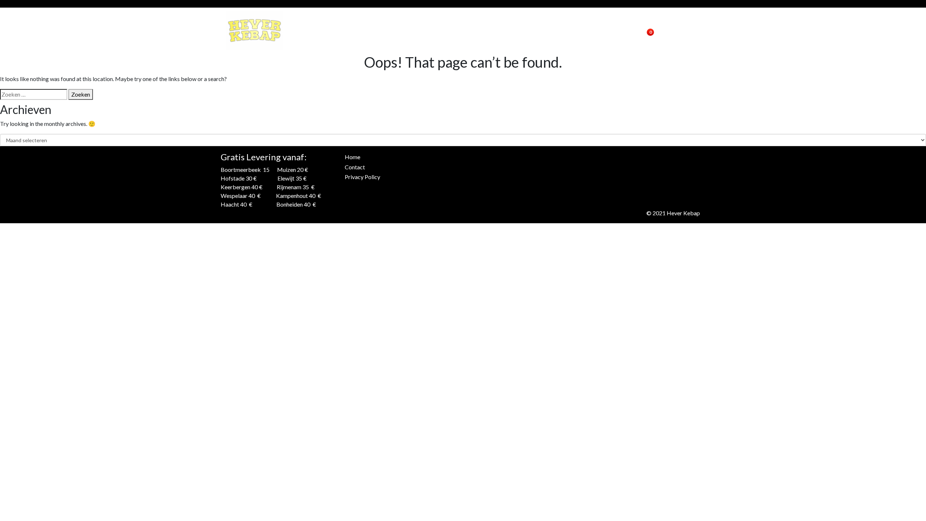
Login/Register (607, 30)
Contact (563, 30)
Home (535, 30)
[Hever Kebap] (254, 30)
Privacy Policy (362, 176)
